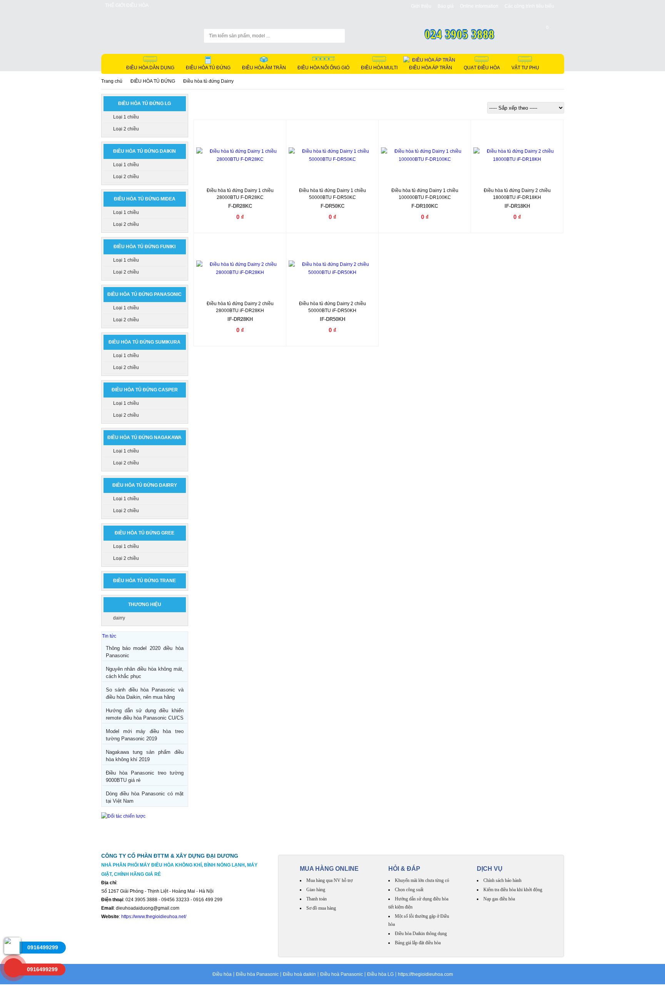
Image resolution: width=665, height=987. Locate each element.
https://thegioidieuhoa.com (425, 974)
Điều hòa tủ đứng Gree (144, 533)
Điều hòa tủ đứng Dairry (144, 485)
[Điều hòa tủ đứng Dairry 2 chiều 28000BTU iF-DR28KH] (240, 268)
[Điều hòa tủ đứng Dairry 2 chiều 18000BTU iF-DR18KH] (517, 155)
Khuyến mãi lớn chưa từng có (422, 880)
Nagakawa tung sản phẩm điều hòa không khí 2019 (145, 755)
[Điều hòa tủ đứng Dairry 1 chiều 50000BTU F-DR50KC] (332, 155)
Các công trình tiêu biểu (529, 6)
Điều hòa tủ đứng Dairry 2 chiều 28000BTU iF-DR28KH (240, 311)
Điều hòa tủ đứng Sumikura (144, 342)
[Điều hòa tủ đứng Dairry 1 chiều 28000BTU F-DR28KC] (240, 155)
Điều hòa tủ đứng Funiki (144, 246)
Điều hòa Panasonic (257, 974)
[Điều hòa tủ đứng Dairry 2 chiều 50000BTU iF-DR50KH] (332, 268)
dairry (119, 618)
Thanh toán (316, 899)
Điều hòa (222, 974)
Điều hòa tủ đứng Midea (144, 199)
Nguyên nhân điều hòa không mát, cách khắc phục (145, 672)
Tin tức (109, 636)
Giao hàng (315, 889)
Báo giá (446, 6)
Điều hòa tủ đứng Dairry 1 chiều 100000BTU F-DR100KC (424, 198)
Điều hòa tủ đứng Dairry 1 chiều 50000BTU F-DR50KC (332, 198)
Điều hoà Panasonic (341, 974)
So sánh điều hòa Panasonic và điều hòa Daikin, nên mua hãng (145, 693)
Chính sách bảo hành (502, 880)
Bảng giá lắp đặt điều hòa (418, 942)
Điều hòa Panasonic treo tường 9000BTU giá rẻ (145, 776)
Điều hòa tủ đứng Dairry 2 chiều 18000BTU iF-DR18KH (517, 198)
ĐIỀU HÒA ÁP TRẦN (430, 67)
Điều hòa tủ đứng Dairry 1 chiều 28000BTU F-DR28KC (240, 198)
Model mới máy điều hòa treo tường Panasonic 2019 (145, 735)
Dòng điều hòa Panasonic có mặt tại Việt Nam (145, 797)
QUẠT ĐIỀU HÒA (482, 67)
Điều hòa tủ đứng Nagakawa (144, 437)
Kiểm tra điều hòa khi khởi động (512, 889)
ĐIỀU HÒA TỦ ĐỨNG (208, 67)
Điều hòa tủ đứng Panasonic (144, 294)
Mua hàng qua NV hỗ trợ (329, 880)
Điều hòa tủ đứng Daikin (144, 151)
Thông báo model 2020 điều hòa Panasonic (145, 651)
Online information (479, 6)
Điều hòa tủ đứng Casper (145, 389)
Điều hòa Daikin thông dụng (421, 933)
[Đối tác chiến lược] (123, 816)
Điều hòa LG (380, 974)
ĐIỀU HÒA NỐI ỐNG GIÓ (323, 67)
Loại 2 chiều (126, 129)
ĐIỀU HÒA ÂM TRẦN (264, 67)
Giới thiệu (421, 6)
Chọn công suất (409, 889)
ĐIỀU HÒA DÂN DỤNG (150, 67)
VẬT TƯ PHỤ (525, 67)
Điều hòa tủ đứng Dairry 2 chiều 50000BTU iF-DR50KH (332, 311)
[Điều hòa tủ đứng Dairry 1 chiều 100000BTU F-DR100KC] (425, 155)
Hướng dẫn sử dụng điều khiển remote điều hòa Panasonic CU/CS (145, 714)
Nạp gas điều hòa (499, 899)
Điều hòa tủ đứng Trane (144, 580)
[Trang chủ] (139, 32)
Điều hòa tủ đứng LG (144, 103)
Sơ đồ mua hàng (321, 908)
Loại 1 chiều (126, 117)
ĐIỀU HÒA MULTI (379, 67)
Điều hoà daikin (299, 974)
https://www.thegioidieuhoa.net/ (153, 916)
